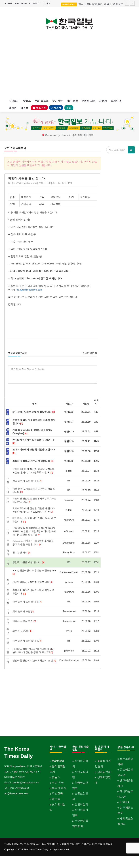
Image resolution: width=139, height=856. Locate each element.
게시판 (13, 108)
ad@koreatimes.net (16, 793)
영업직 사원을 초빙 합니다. (28, 562)
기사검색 (56, 107)
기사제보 (46, 3)
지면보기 (14, 100)
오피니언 (116, 100)
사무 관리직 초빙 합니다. (27, 601)
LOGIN (8, 3)
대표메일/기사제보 (14, 777)
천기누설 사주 (21, 552)
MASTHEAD (21, 3)
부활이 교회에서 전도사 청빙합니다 (32, 461)
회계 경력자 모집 (22, 611)
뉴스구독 (40, 107)
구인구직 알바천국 (83, 135)
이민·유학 (72, 100)
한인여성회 (81, 804)
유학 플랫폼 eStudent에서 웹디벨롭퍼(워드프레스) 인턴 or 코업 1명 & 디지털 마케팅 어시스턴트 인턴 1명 (34, 531)
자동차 (103, 100)
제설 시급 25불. (22, 631)
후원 (68, 107)
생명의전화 (104, 771)
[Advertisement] (69, 66)
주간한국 (57, 100)
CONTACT (34, 3)
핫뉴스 (27, 100)
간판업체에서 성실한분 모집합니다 (32, 582)
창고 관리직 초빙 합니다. (27, 480)
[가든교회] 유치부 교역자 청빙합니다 (33, 412)
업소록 (24, 108)
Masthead (58, 760)
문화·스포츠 (42, 100)
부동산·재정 (88, 100)
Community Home (56, 135)
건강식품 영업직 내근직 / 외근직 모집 (34, 660)
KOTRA (124, 802)
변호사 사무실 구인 (24, 621)
